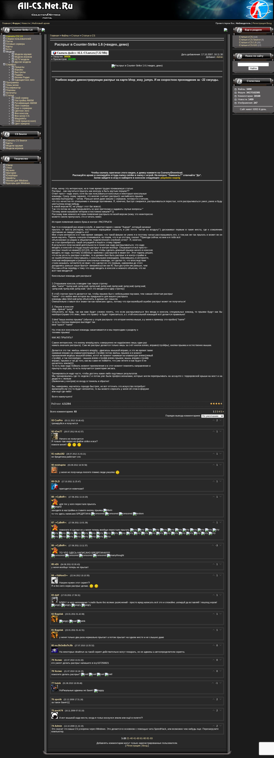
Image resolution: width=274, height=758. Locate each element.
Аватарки (10, 173)
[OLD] (55, 488)
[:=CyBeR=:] (55, 504)
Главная (6, 23)
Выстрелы (20, 72)
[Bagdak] (55, 621)
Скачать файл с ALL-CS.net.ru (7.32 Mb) (81, 52)
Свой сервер (21, 98)
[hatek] (55, 690)
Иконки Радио (22, 77)
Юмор (9, 165)
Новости (26, 23)
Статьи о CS (88, 35)
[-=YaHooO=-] (55, 582)
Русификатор (13, 87)
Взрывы (18, 69)
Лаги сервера (21, 105)
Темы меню (12, 85)
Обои (8, 167)
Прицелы (19, 67)
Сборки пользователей (18, 38)
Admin (219, 57)
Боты (8, 49)
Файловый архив (40, 23)
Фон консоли (21, 113)
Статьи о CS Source (250, 39)
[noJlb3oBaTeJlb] (55, 652)
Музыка (9, 170)
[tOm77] (55, 438)
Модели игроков (23, 56)
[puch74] (55, 717)
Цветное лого (21, 110)
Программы (12, 82)
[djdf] (55, 602)
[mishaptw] (55, 472)
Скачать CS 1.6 (14, 36)
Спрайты (10, 64)
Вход (269, 23)
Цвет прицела (22, 123)
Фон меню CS (21, 116)
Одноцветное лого (24, 80)
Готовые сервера (15, 44)
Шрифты (10, 178)
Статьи (9, 95)
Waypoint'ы (20, 118)
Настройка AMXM (24, 100)
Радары (18, 74)
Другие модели (22, 62)
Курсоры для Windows (17, 183)
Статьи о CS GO (248, 45)
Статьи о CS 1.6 (247, 42)
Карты (9, 46)
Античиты (10, 92)
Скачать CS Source (16, 140)
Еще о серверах (23, 108)
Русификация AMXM (25, 103)
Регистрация (259, 23)
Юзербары (11, 175)
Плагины (10, 90)
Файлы (65, 35)
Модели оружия (22, 54)
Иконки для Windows (16, 180)
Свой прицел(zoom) (25, 121)
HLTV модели (21, 59)
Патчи (9, 41)
